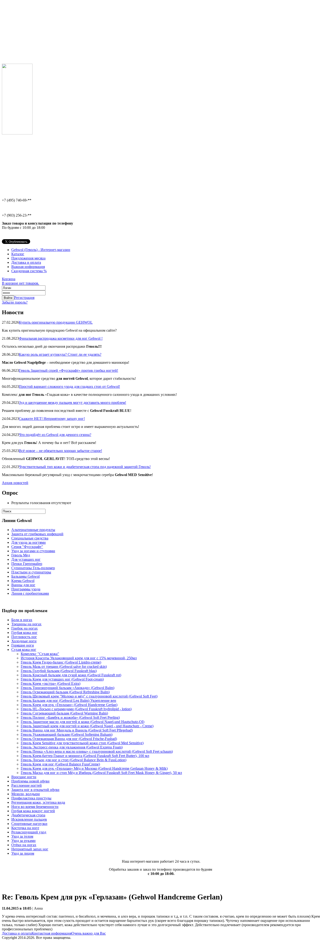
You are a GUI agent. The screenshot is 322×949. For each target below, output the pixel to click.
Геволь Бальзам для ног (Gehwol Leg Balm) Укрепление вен (68, 700)
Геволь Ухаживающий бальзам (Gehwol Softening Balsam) (66, 734)
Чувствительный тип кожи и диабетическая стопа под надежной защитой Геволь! (85, 467)
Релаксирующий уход (28, 832)
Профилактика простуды (31, 798)
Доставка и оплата (26, 262)
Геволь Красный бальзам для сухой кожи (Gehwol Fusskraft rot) (71, 675)
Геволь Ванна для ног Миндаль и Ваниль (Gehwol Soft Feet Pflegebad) (77, 730)
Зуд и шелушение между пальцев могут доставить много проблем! (72, 403)
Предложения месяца (28, 258)
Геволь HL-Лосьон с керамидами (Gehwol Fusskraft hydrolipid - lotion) (76, 709)
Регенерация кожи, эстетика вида (38, 802)
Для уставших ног (26, 559)
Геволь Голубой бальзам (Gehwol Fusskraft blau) (59, 671)
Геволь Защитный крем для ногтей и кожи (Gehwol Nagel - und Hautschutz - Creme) (87, 726)
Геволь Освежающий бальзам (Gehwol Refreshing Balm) (65, 692)
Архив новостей (15, 483)
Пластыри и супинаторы (31, 572)
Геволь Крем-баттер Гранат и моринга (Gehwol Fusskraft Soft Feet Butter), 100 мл (85, 756)
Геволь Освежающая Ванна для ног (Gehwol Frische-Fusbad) (69, 739)
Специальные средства (29, 538)
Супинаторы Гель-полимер (33, 568)
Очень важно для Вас (88, 933)
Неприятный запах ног (29, 849)
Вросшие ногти (23, 777)
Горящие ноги (22, 645)
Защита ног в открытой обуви (35, 790)
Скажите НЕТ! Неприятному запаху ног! (52, 419)
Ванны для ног (23, 585)
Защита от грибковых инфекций (37, 534)
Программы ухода (25, 589)
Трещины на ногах (26, 624)
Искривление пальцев (29, 819)
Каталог (17, 254)
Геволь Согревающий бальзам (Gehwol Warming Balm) (64, 713)
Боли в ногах (21, 620)
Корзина (20, 281)
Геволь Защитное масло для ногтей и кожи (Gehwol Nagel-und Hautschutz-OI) (82, 722)
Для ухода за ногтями (28, 542)
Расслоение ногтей (26, 785)
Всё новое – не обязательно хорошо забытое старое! (60, 451)
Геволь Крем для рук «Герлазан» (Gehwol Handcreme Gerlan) (69, 705)
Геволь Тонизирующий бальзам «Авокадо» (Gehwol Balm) (67, 688)
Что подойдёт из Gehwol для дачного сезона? (55, 435)
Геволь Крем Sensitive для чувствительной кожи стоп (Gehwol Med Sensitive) (82, 743)
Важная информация (28, 267)
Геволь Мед (20, 555)
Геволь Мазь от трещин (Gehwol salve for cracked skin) (64, 667)
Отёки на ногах (23, 845)
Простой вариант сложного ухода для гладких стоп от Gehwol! (69, 387)
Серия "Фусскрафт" (27, 547)
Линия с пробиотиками (30, 593)
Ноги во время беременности (34, 807)
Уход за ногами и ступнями (33, 551)
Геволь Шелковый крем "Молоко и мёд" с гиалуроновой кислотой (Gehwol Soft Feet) (89, 696)
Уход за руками (23, 841)
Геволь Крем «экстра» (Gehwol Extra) (50, 683)
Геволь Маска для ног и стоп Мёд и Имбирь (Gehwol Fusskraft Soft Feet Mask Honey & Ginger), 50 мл (101, 773)
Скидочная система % (29, 271)
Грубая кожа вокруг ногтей (33, 811)
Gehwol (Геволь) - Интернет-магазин (40, 250)
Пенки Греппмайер (26, 564)
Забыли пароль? (15, 302)
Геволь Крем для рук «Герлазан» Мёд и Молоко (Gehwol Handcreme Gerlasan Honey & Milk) (94, 768)
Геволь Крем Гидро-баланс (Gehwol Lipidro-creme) (61, 662)
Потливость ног (24, 637)
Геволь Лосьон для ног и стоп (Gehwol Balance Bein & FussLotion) (73, 760)
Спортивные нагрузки (29, 824)
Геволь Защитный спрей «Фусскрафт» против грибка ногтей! (68, 370)
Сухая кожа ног (23, 650)
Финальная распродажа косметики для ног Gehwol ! (61, 338)
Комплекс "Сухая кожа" (40, 654)
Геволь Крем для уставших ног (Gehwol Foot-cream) (62, 679)
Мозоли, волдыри (25, 794)
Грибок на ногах (24, 628)
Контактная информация (51, 933)
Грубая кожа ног (24, 633)
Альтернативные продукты (33, 530)
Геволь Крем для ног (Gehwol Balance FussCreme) (60, 764)
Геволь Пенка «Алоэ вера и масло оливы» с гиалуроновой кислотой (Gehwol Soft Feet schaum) (97, 751)
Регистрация (24, 298)
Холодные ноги (24, 641)
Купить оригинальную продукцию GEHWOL (56, 322)
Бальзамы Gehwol (25, 576)
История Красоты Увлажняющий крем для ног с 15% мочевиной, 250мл (79, 658)
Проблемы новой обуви (30, 781)
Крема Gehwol (22, 581)
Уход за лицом (22, 853)
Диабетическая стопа (28, 815)
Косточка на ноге (25, 828)
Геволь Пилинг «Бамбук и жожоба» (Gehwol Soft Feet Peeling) (70, 717)
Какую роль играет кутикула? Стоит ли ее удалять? (60, 354)
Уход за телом (22, 836)
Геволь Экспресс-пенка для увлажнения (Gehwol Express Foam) (72, 747)
